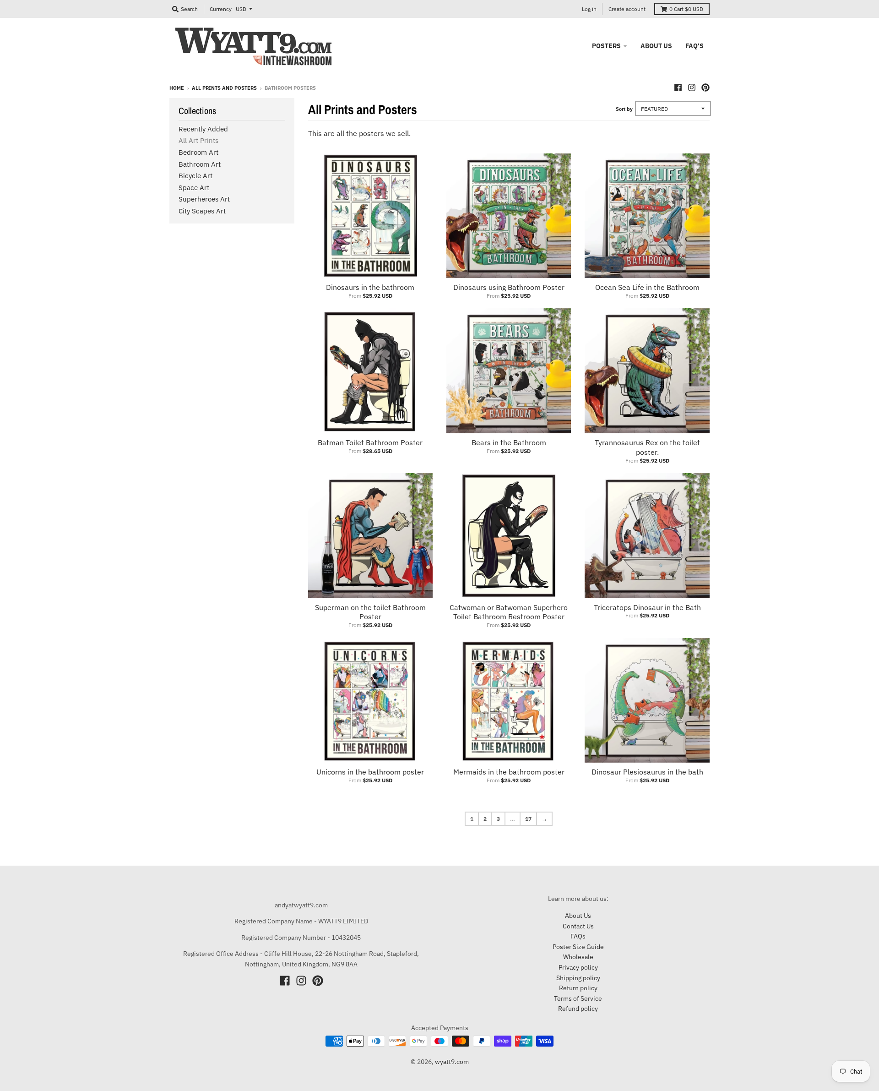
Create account (627, 8)
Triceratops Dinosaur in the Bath (647, 607)
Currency (221, 8)
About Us (578, 915)
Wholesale (578, 957)
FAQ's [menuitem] (694, 46)
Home (176, 88)
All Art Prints (198, 140)
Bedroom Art (198, 152)
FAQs (578, 936)
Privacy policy (578, 967)
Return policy (578, 988)
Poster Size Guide (578, 947)
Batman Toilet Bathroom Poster (370, 442)
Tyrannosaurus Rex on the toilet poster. (647, 447)
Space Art (194, 187)
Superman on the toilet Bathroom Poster (370, 612)
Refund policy (578, 1008)
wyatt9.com (452, 1062)
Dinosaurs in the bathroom (370, 287)
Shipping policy (578, 978)
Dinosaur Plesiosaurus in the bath (647, 771)
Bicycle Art (195, 175)
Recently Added (203, 129)
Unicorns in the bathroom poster (370, 771)
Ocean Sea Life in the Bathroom (647, 287)
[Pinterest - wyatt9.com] (705, 87)
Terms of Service (578, 998)
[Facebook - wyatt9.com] (678, 87)
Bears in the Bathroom (509, 442)
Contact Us (578, 926)
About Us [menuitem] (656, 46)
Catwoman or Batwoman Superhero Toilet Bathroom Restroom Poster (509, 612)
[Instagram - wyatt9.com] (692, 87)
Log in (589, 8)
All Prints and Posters (224, 88)
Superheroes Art (204, 199)
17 (528, 818)
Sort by (624, 109)
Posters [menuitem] (606, 46)
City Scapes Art (202, 211)
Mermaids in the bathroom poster (508, 771)
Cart (686, 8)
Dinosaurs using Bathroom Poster (508, 287)
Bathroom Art (200, 164)
